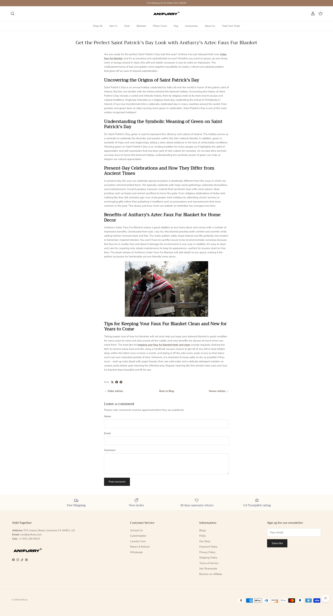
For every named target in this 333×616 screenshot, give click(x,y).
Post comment (117, 481)
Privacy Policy (207, 552)
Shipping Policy (208, 557)
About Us (210, 26)
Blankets (141, 26)
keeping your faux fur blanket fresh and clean (164, 344)
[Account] (312, 13)
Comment (109, 450)
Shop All (98, 26)
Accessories (191, 26)
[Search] (12, 13)
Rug (176, 26)
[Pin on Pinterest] (121, 382)
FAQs (202, 535)
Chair (127, 26)
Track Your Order (231, 26)
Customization (138, 535)
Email (107, 433)
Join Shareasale (208, 568)
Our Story (204, 541)
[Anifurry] (166, 13)
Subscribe (277, 543)
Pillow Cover (160, 26)
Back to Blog (166, 391)
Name (107, 416)
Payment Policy (208, 546)
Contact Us (136, 530)
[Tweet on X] (112, 382)
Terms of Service (208, 563)
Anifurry (23, 599)
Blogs (202, 530)
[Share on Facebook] (116, 382)
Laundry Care (138, 541)
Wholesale (136, 552)
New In (113, 26)
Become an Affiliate (210, 574)
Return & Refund (140, 546)
